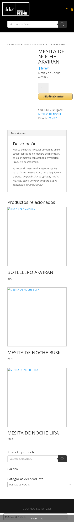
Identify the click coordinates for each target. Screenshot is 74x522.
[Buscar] (62, 24)
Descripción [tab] (18, 133)
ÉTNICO (53, 118)
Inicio (10, 44)
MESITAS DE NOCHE (25, 44)
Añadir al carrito (54, 96)
